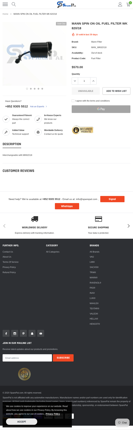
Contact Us (8, 251)
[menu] (5, 4)
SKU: (74, 47)
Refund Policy (9, 272)
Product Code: (79, 58)
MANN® (93, 277)
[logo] (66, 4)
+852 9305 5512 (16, 106)
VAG (92, 256)
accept (21, 422)
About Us (7, 256)
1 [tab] (27, 89)
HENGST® (95, 324)
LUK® (92, 298)
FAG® (92, 287)
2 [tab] (31, 89)
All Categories (52, 251)
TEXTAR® (94, 308)
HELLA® (94, 318)
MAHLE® (94, 303)
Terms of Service (11, 262)
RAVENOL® (95, 282)
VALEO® (94, 313)
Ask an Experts (37, 106)
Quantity (76, 74)
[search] (14, 4)
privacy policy (53, 414)
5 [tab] (42, 89)
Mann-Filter (96, 41)
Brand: (75, 41)
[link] (6, 333)
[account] (120, 4)
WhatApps (67, 206)
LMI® (92, 262)
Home (5, 14)
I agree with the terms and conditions (92, 100)
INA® (92, 293)
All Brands (94, 251)
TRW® (93, 272)
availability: (77, 53)
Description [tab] (12, 144)
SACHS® (94, 267)
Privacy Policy (9, 267)
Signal (112, 199)
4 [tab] (38, 89)
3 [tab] (35, 89)
